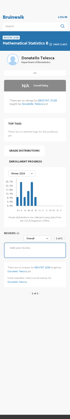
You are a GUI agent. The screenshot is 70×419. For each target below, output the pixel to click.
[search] (31, 26)
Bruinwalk (13, 17)
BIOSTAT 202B (47, 100)
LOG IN (62, 17)
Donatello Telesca (32, 104)
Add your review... (20, 247)
